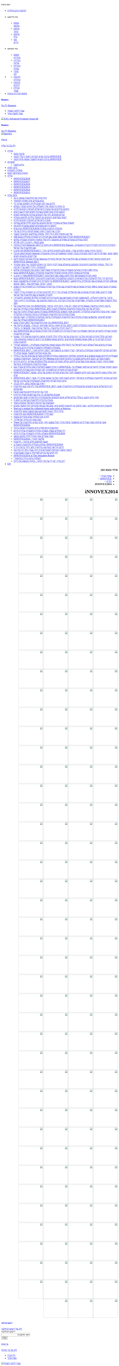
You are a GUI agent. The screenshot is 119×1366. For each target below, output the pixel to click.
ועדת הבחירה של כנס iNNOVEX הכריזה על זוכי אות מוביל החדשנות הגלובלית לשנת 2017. (57, 308)
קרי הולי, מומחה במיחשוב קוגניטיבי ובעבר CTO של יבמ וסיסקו (43, 234)
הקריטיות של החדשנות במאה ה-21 (30, 198)
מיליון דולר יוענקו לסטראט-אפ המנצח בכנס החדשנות (38, 411)
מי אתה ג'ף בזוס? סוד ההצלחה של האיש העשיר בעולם (39, 206)
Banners (5, 99)
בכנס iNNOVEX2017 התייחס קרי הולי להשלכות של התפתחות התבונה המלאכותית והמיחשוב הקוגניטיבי (63, 278)
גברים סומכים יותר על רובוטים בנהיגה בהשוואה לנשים (39, 214)
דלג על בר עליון (8, 145)
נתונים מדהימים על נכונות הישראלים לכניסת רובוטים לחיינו (41, 209)
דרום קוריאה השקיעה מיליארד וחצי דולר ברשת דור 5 (39, 447)
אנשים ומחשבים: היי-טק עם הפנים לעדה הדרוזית (37, 394)
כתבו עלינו (12, 195)
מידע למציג (19, 164)
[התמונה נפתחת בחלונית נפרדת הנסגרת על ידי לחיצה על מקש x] (105, 515)
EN (9, 464)
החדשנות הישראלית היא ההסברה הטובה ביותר (36, 428)
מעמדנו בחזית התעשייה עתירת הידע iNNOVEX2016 (39, 433)
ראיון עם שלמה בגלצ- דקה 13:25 (29, 383)
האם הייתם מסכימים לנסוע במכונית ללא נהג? (35, 225)
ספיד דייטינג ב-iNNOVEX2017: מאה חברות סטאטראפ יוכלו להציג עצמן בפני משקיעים (55, 275)
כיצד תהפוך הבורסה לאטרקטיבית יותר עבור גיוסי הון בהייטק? (43, 450)
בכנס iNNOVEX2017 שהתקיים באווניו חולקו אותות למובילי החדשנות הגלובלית (51, 272)
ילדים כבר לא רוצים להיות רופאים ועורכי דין (34, 203)
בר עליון (4, 139)
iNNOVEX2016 (22, 184)
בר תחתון (4, 1344)
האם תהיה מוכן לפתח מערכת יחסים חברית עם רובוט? (39, 211)
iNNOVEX (106, 478)
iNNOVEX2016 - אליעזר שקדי (29, 439)
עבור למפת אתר (15, 113)
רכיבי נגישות (5, 4)
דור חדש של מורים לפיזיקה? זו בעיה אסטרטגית (36, 452)
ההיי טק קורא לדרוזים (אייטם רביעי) (31, 392)
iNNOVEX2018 (22, 178)
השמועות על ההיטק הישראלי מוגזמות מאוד (34, 403)
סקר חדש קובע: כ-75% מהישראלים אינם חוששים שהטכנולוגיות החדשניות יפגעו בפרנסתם (56, 397)
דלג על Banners (8, 105)
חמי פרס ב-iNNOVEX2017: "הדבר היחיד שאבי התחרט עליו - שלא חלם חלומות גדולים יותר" (58, 250)
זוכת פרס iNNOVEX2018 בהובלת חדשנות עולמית (38, 228)
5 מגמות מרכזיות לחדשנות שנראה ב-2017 (33, 400)
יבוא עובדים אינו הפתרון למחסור (29, 200)
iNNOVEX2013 (22, 192)
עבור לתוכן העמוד (15, 110)
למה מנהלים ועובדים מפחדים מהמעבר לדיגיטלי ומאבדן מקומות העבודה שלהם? (51, 239)
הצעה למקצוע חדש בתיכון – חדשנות (31, 441)
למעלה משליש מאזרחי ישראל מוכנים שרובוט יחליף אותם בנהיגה (44, 223)
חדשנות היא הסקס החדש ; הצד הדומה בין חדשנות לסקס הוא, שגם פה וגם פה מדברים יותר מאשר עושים (63, 405)
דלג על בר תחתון (9, 1350)
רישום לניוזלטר (6, 1323)
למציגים (11, 162)
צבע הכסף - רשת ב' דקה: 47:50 (29, 242)
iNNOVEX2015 (22, 187)
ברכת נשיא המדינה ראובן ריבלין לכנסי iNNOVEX (37, 156)
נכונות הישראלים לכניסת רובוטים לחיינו (32, 220)
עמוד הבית (106, 476)
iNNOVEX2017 (22, 181)
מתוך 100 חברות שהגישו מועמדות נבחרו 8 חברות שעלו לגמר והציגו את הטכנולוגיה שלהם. (56, 270)
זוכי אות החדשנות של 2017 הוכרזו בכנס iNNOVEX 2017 (41, 322)
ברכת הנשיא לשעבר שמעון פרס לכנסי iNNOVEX (38, 159)
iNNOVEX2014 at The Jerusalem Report (34, 455)
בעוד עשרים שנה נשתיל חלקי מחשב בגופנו (33, 436)
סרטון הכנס (19, 153)
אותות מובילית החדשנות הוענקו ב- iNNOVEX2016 (38, 444)
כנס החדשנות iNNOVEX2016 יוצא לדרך (33, 414)
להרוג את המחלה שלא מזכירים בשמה (31, 416)
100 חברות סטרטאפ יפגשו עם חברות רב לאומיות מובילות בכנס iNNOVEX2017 (52, 236)
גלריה (10, 175)
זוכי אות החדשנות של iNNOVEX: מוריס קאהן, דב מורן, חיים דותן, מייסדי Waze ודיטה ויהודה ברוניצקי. (62, 306)
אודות (10, 151)
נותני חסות (12, 167)
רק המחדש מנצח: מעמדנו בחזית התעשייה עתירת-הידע (39, 430)
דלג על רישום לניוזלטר (11, 1329)
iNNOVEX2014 (22, 189)
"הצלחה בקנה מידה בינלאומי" (28, 458)
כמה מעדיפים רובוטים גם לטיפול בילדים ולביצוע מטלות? (40, 217)
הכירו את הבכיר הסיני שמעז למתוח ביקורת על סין (37, 231)
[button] (16, 10)
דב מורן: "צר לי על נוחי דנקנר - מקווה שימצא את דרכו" (39, 461)
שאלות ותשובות (14, 170)
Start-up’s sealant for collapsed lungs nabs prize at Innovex (42, 408)
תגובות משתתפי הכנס (17, 173)
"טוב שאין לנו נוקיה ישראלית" (28, 419)
